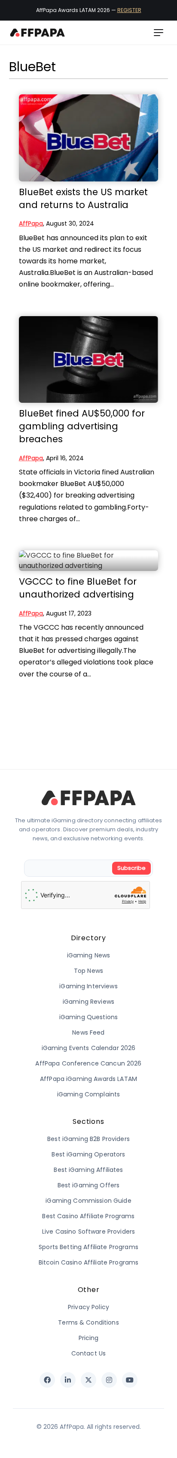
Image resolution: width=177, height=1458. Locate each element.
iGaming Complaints (88, 1094)
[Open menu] (158, 32)
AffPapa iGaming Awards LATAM (88, 1079)
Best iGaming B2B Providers (88, 1139)
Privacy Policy (88, 1307)
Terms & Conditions (88, 1322)
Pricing (89, 1338)
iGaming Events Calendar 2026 (89, 1048)
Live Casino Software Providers (88, 1231)
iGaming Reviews (88, 1001)
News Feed (88, 1032)
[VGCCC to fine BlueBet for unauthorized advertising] (89, 560)
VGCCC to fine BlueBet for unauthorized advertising (78, 588)
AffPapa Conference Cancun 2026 (88, 1063)
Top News (88, 970)
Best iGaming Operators (88, 1154)
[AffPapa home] (37, 32)
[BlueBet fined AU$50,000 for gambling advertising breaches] (89, 359)
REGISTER (129, 10)
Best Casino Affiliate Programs (88, 1216)
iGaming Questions (88, 1017)
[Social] (47, 1380)
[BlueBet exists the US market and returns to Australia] (89, 137)
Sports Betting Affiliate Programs (88, 1247)
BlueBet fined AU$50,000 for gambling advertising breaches (82, 426)
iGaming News (88, 955)
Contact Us (88, 1353)
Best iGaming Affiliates (88, 1169)
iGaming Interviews (88, 986)
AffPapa (31, 223)
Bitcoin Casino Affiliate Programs (89, 1262)
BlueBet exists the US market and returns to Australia (83, 198)
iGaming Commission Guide (88, 1200)
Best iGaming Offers (89, 1185)
